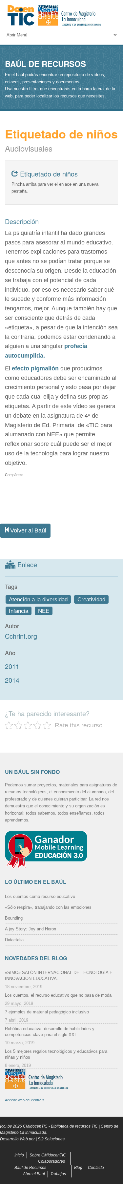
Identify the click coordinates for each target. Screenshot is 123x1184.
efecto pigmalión (34, 368)
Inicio (19, 1155)
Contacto (96, 1167)
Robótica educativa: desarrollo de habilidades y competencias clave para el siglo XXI (49, 1031)
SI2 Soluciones (51, 1139)
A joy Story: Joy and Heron (30, 928)
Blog (78, 1167)
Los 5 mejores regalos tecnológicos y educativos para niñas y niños (56, 1054)
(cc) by (6, 1126)
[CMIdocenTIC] (61, 15)
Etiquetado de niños (48, 173)
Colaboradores (51, 1161)
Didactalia (14, 939)
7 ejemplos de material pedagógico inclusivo (47, 1011)
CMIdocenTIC (35, 1126)
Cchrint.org (21, 636)
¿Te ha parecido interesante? (47, 713)
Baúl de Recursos (30, 1167)
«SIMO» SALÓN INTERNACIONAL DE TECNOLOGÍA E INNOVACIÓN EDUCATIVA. (59, 975)
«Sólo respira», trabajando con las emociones (48, 907)
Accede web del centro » (24, 1100)
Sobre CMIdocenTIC (48, 1155)
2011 (12, 666)
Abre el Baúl (34, 1174)
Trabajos (58, 1174)
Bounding (14, 918)
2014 (12, 680)
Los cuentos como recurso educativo (40, 896)
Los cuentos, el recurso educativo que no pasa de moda (58, 995)
